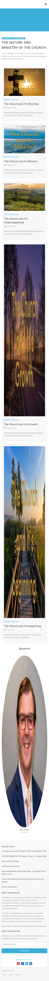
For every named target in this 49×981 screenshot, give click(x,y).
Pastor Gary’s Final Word (10, 861)
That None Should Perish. (11, 866)
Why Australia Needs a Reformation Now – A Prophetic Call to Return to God (24, 872)
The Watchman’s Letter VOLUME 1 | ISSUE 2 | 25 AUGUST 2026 (24, 851)
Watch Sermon (11, 99)
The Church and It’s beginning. (23, 626)
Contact (10, 975)
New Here (18, 975)
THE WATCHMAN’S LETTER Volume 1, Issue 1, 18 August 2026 (24, 856)
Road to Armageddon (9, 887)
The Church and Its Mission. (21, 161)
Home (4, 975)
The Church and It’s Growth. (21, 424)
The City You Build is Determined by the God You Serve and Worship (23, 880)
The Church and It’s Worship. (21, 104)
